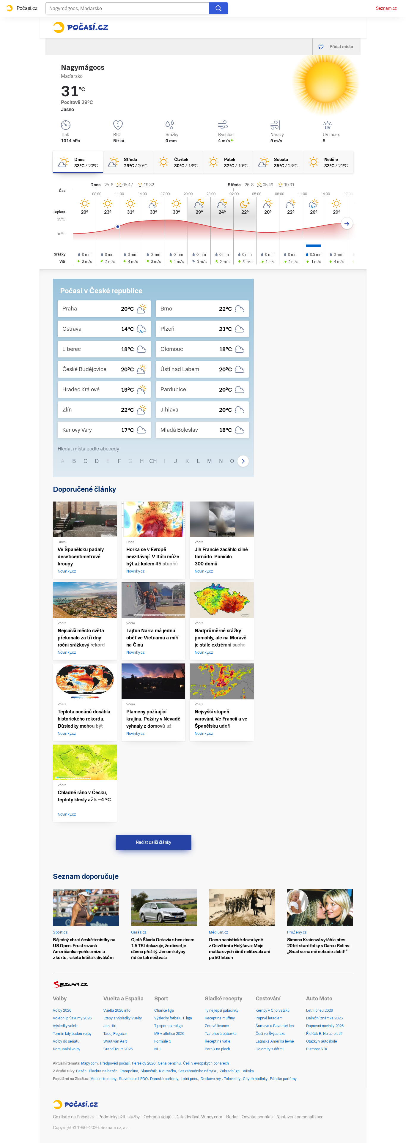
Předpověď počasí (115, 1063)
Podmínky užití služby (119, 1116)
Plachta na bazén (103, 1071)
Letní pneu (189, 1079)
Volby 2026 (62, 1010)
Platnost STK (317, 1049)
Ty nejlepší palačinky (221, 1010)
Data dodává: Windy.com (198, 1116)
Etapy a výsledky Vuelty (122, 1018)
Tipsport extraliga (168, 1026)
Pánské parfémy (283, 1079)
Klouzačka (167, 1071)
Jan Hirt (110, 1026)
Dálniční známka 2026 (324, 1018)
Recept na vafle (217, 1041)
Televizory (232, 1079)
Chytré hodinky (255, 1079)
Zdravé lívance (217, 1026)
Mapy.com (89, 1063)
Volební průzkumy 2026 (72, 1018)
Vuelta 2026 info (116, 1010)
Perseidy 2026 (143, 1063)
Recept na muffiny (220, 1018)
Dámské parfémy (164, 1079)
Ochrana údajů (157, 1116)
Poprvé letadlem (269, 1018)
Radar (232, 1116)
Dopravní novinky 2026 (325, 1026)
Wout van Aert (115, 1041)
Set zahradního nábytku (197, 1071)
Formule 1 (162, 1041)
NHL (158, 1049)
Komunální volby (66, 1049)
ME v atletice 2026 (169, 1034)
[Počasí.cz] (80, 27)
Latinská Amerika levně (275, 1041)
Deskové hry (211, 1079)
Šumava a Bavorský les (275, 1026)
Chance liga (164, 1010)
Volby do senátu (66, 1041)
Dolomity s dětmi (270, 1049)
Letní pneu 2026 (319, 1010)
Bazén (81, 1071)
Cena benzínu (169, 1063)
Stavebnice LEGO (133, 1079)
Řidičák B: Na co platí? (324, 1034)
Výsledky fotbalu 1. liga (173, 1018)
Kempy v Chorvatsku (272, 1010)
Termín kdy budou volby (72, 1034)
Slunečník (149, 1071)
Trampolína (129, 1071)
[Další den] (347, 223)
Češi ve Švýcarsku (270, 1034)
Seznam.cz (386, 8)
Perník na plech (217, 1049)
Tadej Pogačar (115, 1034)
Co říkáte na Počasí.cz (74, 1116)
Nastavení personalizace (299, 1116)
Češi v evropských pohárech (206, 1063)
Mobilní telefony (103, 1079)
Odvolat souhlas (257, 1116)
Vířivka (248, 1071)
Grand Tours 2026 (118, 1049)
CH (153, 461)
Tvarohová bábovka (221, 1034)
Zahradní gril (230, 1071)
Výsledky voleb (65, 1026)
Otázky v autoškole (321, 1041)
